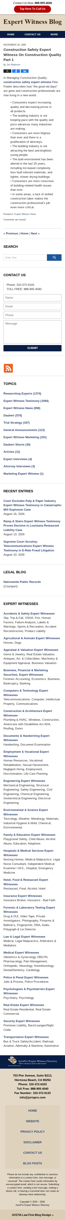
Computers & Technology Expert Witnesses (25, 693)
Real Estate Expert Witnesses (23, 1005)
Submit (32, 348)
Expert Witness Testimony (26, 401)
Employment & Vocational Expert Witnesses (26, 754)
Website (32, 1121)
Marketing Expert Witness (23, 473)
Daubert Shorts (17, 444)
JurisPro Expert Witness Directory (32, 1205)
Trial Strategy (16, 422)
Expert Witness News (25, 214)
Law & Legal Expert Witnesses (24, 936)
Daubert (12, 415)
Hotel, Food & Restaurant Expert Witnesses (25, 882)
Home (10, 34)
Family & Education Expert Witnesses (29, 834)
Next (35, 233)
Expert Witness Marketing (25, 437)
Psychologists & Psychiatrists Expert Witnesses (29, 991)
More (54, 34)
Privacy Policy (32, 1131)
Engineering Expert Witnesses (24, 781)
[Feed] (8, 368)
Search (54, 257)
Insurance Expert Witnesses (22, 896)
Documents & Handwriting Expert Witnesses (26, 738)
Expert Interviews (17, 459)
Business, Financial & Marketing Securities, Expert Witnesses (25, 672)
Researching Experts (22, 393)
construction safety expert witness (27, 82)
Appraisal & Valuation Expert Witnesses (30, 650)
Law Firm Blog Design (31, 1214)
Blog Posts (32, 1163)
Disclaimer (33, 1142)
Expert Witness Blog (32, 22)
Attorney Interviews (19, 466)
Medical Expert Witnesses (21, 952)
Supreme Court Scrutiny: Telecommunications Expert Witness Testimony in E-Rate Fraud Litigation (28, 546)
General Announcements (24, 430)
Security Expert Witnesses (21, 1021)
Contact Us (32, 34)
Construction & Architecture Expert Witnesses (27, 713)
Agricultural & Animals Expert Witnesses (31, 638)
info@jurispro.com (33, 1097)
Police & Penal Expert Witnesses (25, 977)
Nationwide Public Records (22, 582)
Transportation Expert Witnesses (26, 1037)
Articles (11, 451)
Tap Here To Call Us (32, 8)
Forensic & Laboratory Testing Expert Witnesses (29, 910)
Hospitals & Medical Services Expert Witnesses (28, 853)
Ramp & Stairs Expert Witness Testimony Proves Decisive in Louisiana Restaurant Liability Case (31, 526)
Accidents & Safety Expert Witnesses (29, 613)
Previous (10, 233)
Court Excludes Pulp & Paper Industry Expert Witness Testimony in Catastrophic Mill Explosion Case (32, 505)
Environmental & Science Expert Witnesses (25, 812)
